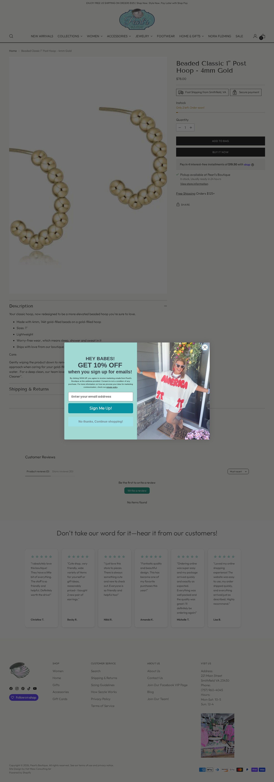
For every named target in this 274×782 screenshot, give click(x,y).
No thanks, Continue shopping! (100, 421)
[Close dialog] (205, 347)
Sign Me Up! (100, 408)
